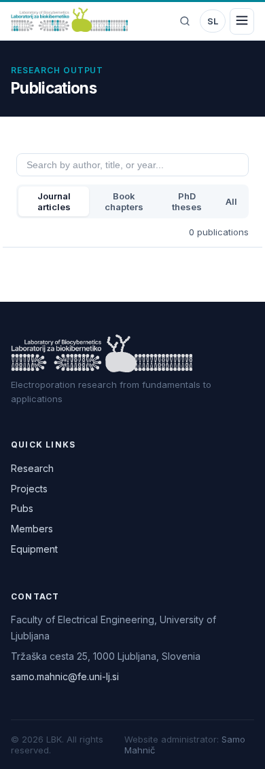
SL (212, 21)
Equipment (34, 549)
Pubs (22, 508)
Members (32, 528)
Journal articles (54, 201)
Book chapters (124, 201)
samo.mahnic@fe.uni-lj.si (65, 676)
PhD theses (187, 201)
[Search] (185, 21)
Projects (29, 488)
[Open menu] (242, 21)
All (231, 201)
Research (32, 468)
